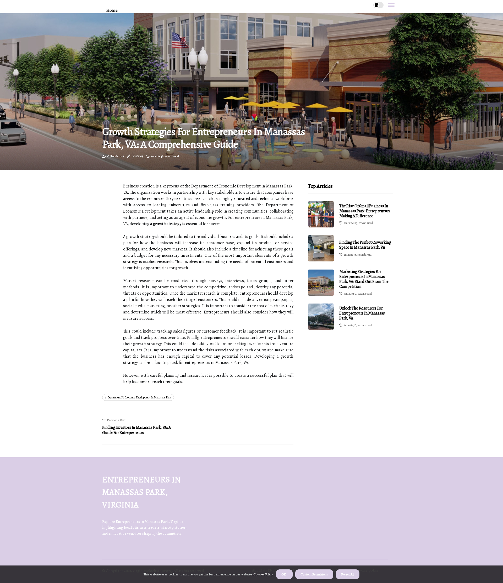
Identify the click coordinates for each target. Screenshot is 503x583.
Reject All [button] (347, 574)
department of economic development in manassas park (139, 397)
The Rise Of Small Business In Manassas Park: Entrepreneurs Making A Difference (364, 211)
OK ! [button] (284, 574)
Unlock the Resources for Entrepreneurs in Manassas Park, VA (362, 313)
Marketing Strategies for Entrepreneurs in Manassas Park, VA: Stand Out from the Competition (364, 279)
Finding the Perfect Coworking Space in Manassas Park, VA (365, 245)
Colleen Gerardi (115, 156)
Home (111, 10)
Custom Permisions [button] (314, 574)
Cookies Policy (263, 574)
